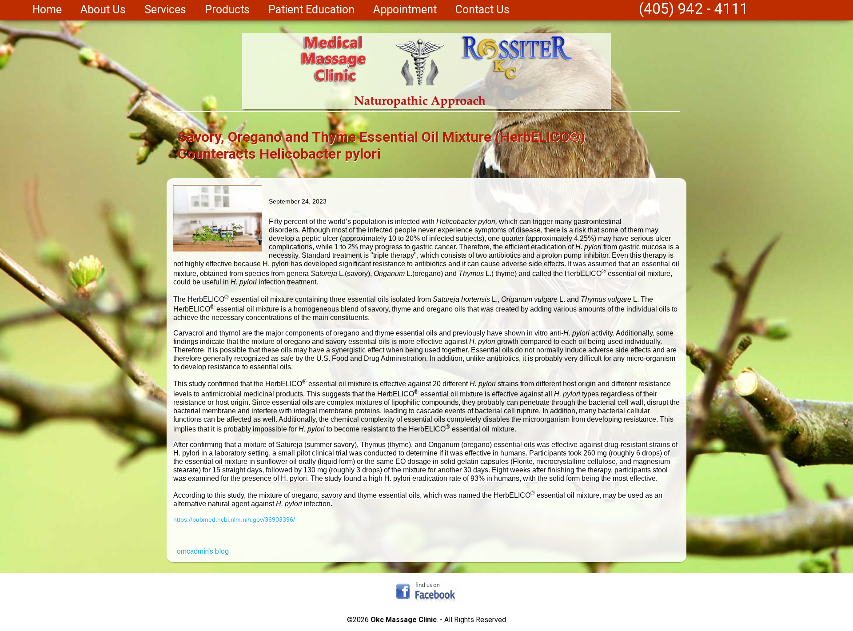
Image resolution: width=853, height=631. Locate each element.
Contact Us (482, 9)
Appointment (405, 9)
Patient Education (311, 9)
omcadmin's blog (203, 551)
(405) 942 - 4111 (693, 8)
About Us (103, 9)
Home (47, 9)
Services (165, 9)
